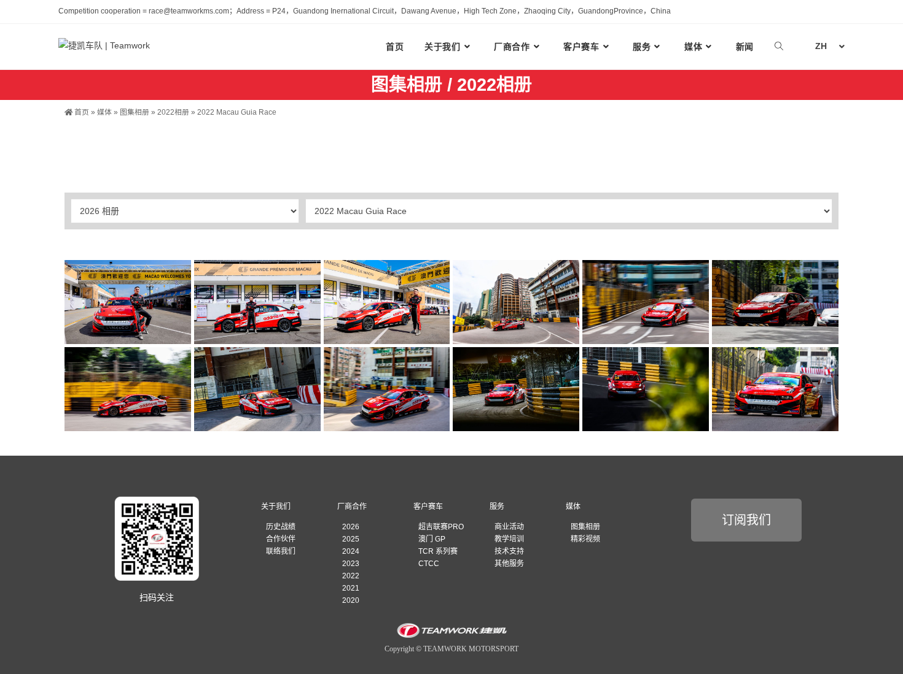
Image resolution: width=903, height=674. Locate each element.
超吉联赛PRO (441, 527)
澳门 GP (431, 539)
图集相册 (134, 112)
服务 (497, 506)
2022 (350, 576)
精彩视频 (585, 539)
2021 (350, 588)
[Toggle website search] (779, 46)
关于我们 (276, 506)
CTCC (428, 563)
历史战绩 (280, 527)
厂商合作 (352, 506)
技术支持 (509, 551)
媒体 (104, 112)
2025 (350, 539)
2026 (350, 527)
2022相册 (173, 112)
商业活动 (509, 527)
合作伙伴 (280, 539)
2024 (350, 551)
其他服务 (509, 563)
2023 (350, 563)
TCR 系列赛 (438, 551)
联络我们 (280, 551)
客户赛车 (428, 506)
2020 (350, 600)
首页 (80, 112)
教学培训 (509, 539)
